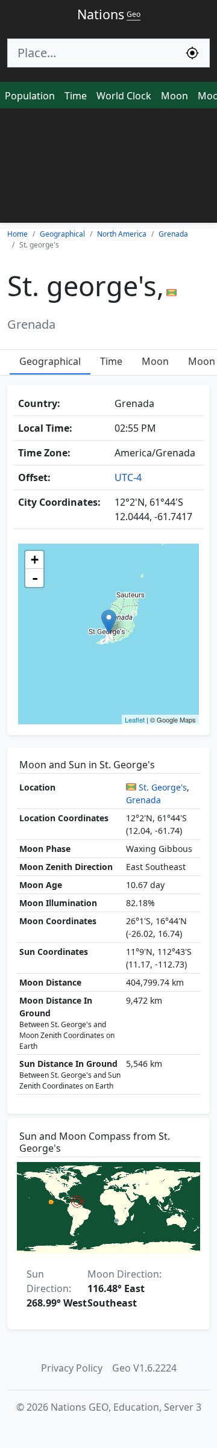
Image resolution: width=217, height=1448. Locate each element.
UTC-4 (128, 477)
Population (30, 95)
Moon (174, 95)
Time (75, 95)
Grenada (143, 800)
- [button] (35, 578)
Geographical (50, 361)
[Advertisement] (108, 168)
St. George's (163, 787)
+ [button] (35, 559)
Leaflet (135, 719)
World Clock (123, 95)
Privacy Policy (71, 1368)
